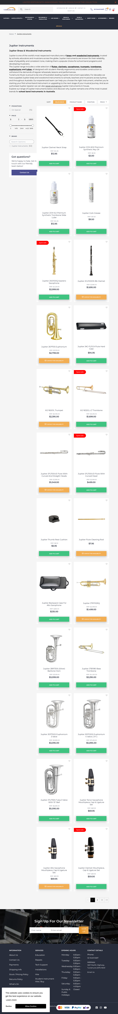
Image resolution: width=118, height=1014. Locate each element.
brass (69, 55)
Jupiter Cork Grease (91, 213)
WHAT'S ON (71, 11)
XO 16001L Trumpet (54, 410)
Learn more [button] (11, 1000)
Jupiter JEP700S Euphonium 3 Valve (54, 735)
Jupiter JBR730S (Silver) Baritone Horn (54, 670)
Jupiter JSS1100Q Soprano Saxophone (54, 282)
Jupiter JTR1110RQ (91, 603)
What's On (14, 984)
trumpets (85, 67)
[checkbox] (22, 110)
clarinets (62, 67)
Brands (111, 18)
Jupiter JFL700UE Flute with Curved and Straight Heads (54, 475)
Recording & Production (43, 18)
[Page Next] (106, 900)
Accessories (102, 18)
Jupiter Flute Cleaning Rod (91, 540)
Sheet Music (91, 18)
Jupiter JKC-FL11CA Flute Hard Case (91, 347)
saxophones (73, 67)
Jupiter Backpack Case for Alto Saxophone (54, 604)
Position (90, 102)
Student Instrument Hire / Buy (44, 980)
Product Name (76, 102)
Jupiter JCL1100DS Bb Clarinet (91, 281)
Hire (37, 974)
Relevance (59, 102)
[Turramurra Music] (9, 9)
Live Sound (54, 18)
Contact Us (24, 172)
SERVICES (71, 8)
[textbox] (15, 119)
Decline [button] (9, 1006)
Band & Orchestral (79, 18)
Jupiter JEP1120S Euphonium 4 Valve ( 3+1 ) (91, 735)
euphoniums (15, 69)
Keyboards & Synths (29, 18)
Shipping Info (15, 969)
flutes (54, 67)
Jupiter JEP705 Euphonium (54, 347)
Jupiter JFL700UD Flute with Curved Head (91, 475)
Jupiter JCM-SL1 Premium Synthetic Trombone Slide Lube (54, 215)
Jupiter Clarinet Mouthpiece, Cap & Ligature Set (91, 869)
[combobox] (35, 9)
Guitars (6, 18)
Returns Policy (16, 979)
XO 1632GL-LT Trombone (91, 410)
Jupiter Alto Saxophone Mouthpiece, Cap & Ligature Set (54, 870)
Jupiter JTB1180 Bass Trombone (91, 670)
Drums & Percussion (66, 18)
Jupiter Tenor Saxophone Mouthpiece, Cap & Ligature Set (91, 802)
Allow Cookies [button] (30, 1006)
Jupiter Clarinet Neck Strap (54, 147)
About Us (13, 955)
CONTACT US (81, 8)
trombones (96, 67)
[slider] (10, 125)
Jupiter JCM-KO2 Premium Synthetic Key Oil (91, 148)
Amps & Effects (16, 18)
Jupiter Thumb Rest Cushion (54, 540)
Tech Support (41, 965)
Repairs (38, 960)
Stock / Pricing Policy (18, 974)
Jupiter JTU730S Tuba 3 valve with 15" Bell (54, 801)
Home (11, 34)
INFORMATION (61, 8)
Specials (59, 26)
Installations (40, 969)
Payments (14, 965)
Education (40, 955)
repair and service (53, 86)
